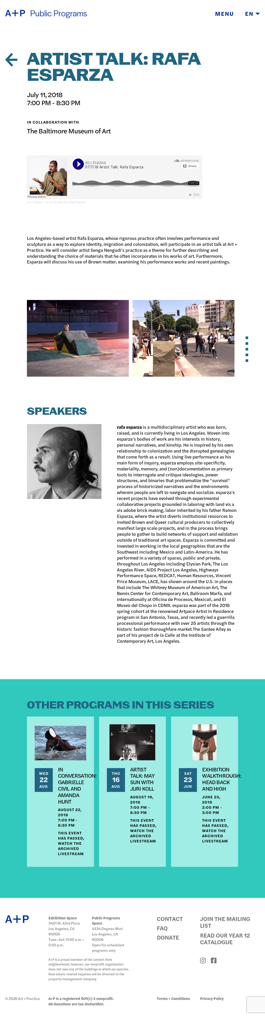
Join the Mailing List (225, 921)
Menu (224, 13)
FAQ (162, 928)
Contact (170, 918)
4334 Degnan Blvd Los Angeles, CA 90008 (107, 934)
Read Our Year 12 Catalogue (225, 938)
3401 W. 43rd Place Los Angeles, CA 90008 (64, 928)
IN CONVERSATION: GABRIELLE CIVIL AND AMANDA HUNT (77, 785)
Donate (168, 937)
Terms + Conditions (173, 998)
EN (250, 13)
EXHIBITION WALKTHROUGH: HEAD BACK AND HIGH (221, 778)
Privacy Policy (212, 998)
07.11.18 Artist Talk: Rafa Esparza (65, 202)
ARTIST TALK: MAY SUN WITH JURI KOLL (142, 778)
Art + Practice (35, 202)
